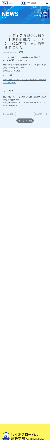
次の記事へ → (40, 114)
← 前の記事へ (10, 114)
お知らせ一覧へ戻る (25, 121)
